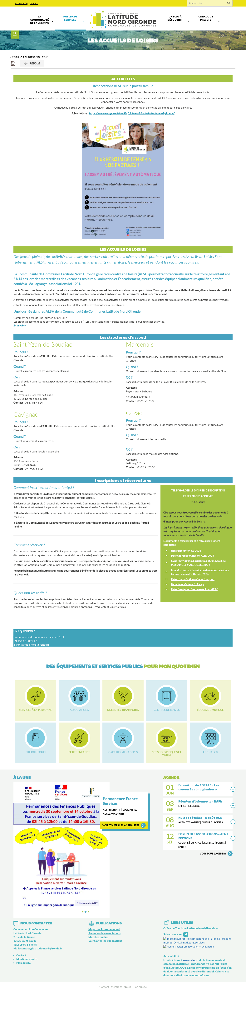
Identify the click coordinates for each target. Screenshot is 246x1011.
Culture (207, 822)
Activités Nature (189, 822)
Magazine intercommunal (104, 929)
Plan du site (23, 962)
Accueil (15, 56)
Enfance (196, 842)
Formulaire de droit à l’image (187, 584)
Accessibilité (21, 3)
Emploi (182, 805)
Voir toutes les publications (105, 940)
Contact (34, 3)
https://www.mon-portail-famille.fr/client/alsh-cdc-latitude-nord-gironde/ (132, 113)
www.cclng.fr (191, 960)
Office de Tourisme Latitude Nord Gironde (189, 928)
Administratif (112, 809)
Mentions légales (26, 959)
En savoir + (20, 325)
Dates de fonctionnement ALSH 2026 (192, 555)
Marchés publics (98, 936)
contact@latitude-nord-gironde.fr (41, 948)
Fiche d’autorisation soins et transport (192, 579)
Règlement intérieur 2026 (186, 550)
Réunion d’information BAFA (200, 801)
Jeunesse (194, 805)
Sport (182, 846)
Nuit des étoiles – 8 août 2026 (200, 818)
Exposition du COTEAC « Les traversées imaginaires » (198, 787)
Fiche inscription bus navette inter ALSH (194, 589)
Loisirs (218, 822)
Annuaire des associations (104, 933)
